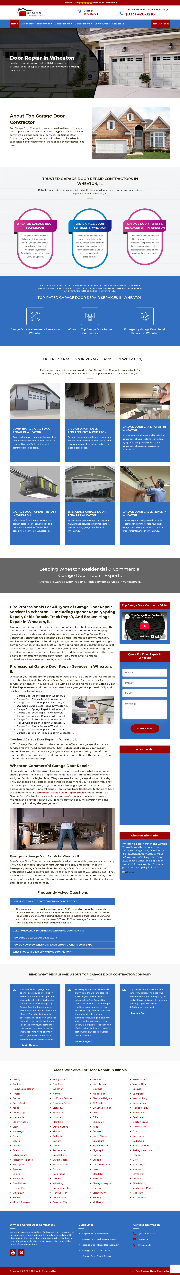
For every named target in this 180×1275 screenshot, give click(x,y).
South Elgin (138, 1164)
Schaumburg (20, 1155)
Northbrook (99, 1084)
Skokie (16, 1174)
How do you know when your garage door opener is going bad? (52, 945)
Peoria (16, 1093)
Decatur (17, 1136)
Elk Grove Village (102, 1107)
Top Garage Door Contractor (152, 1271)
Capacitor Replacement (95, 1233)
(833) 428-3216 (140, 14)
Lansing (97, 1169)
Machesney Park (141, 1188)
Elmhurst (58, 1112)
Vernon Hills (139, 1084)
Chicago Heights (102, 1183)
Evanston (18, 1150)
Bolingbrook (20, 1164)
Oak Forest (99, 1188)
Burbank (97, 1159)
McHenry (98, 1202)
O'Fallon (97, 1117)
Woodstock (139, 1103)
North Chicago (101, 1136)
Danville (97, 1155)
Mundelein (98, 1122)
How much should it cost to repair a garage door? (45, 901)
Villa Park (137, 1193)
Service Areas (102, 23)
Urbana (57, 1178)
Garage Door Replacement (35, 23)
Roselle (136, 1178)
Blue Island (138, 1183)
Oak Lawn (18, 1193)
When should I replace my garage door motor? (42, 952)
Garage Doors (62, 23)
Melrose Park (140, 1107)
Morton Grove (140, 1122)
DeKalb (57, 1145)
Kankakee (18, 1178)
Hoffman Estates (62, 1098)
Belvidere (137, 1117)
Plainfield (58, 1122)
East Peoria (139, 1197)
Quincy (56, 1169)
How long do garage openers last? (35, 938)
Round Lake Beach (23, 1089)
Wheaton (58, 1089)
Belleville (58, 1136)
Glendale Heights (102, 1098)
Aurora (16, 1098)
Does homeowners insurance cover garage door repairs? (48, 931)
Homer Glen (139, 1126)
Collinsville (138, 1141)
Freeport (137, 1155)
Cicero (16, 1141)
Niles (95, 1126)
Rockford (18, 1084)
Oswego (97, 1089)
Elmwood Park (140, 1145)
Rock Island (59, 1197)
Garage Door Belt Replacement (99, 1239)
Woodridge (99, 1093)
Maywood (138, 1169)
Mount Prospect (22, 1202)
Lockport (137, 1093)
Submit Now (145, 728)
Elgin (15, 1126)
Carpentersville (61, 1188)
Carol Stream (60, 1159)
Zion (135, 1131)
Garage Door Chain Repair (96, 1250)
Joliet (16, 1107)
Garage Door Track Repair (96, 1256)
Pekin (96, 1112)
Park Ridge (59, 1174)
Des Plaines (19, 1183)
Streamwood (60, 1164)
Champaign (19, 1112)
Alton (16, 1145)
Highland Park (101, 1145)
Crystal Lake (60, 1155)
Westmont (138, 1136)
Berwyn (17, 1197)
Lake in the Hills (101, 1164)
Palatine (17, 1169)
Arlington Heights (23, 1159)
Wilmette (98, 1178)
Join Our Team (161, 23)
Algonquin (98, 1150)
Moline (56, 1131)
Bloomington (20, 1122)
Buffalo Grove (60, 1126)
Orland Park (19, 1188)
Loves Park (138, 1174)
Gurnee (97, 1131)
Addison (97, 1079)
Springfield (19, 1103)
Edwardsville (139, 1112)
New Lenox (138, 1079)
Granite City (99, 1193)
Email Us (143, 1239)
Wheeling (58, 1183)
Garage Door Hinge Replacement (100, 1245)
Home (14, 23)
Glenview (58, 1107)
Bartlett (57, 1141)
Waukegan (19, 1131)
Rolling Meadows (142, 1150)
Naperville (18, 1117)
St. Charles (98, 1103)
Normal (57, 1093)
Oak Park (58, 1084)
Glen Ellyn (98, 1174)
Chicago (17, 1079)
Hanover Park (60, 1193)
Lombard (58, 1117)
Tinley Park (59, 1079)
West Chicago (140, 1098)
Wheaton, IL (91, 14)
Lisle (135, 1159)
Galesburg (98, 1141)
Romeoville (59, 1150)
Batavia (136, 1089)
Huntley (97, 1197)
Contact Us (118, 23)
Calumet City (60, 1202)
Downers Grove (61, 1103)
